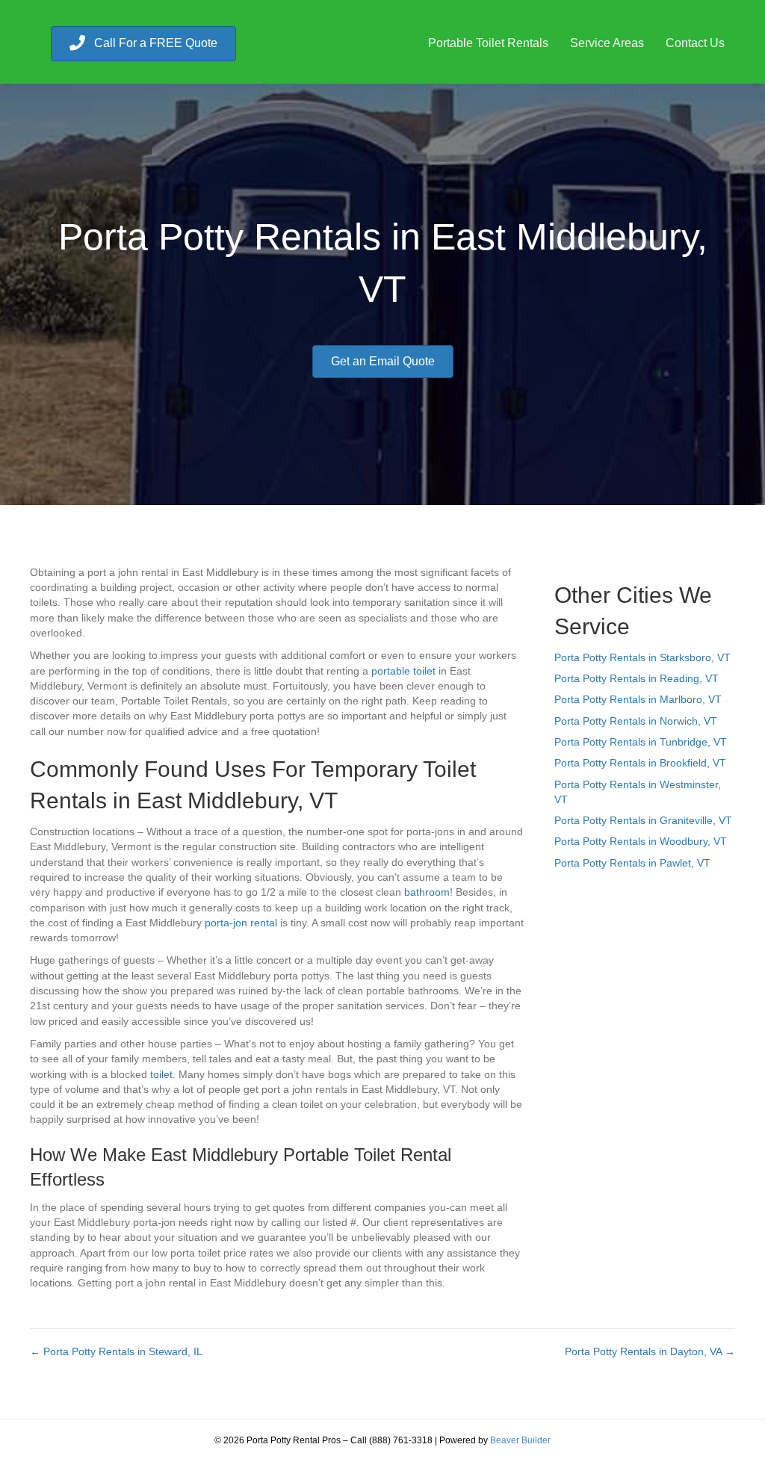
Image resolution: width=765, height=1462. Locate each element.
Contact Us (695, 43)
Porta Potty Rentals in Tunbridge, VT (640, 742)
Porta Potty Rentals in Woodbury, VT (640, 841)
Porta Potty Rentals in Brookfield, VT (640, 763)
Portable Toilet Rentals (488, 43)
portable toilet (403, 671)
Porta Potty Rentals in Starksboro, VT (642, 657)
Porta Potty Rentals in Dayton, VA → (650, 1351)
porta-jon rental (241, 923)
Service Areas (607, 43)
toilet (161, 1074)
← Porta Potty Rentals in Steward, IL (116, 1351)
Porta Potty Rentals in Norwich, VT (635, 721)
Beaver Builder (520, 1440)
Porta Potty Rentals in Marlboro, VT (638, 699)
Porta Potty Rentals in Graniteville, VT (643, 820)
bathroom (427, 892)
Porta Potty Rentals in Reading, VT (636, 678)
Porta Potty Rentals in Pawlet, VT (632, 863)
